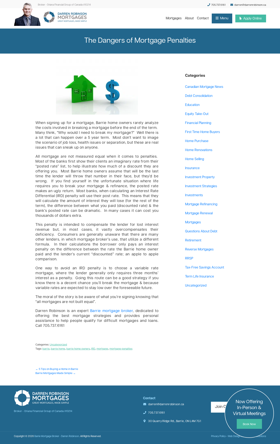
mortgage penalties (120, 349)
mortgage (102, 349)
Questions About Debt (201, 231)
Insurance (192, 168)
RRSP (189, 258)
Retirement (193, 240)
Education (192, 105)
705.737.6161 (218, 5)
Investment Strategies (201, 186)
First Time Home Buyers (202, 132)
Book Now (249, 424)
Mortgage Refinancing (201, 204)
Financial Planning (198, 123)
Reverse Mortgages (199, 249)
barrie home (58, 349)
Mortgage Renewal (199, 213)
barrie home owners (78, 349)
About (190, 18)
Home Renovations (198, 150)
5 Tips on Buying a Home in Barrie (56, 369)
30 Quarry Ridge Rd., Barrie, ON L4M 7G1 (174, 421)
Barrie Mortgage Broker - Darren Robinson (56, 436)
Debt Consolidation (199, 96)
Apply (252, 18)
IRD (93, 349)
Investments (194, 195)
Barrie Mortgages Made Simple (55, 373)
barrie (46, 349)
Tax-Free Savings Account (204, 267)
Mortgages (174, 18)
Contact (203, 18)
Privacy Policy (218, 436)
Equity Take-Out (196, 114)
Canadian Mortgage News (204, 87)
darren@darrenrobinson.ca (250, 5)
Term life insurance (199, 276)
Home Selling (194, 159)
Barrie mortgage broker (111, 311)
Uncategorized (58, 344)
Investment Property (200, 177)
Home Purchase (196, 141)
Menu (223, 18)
